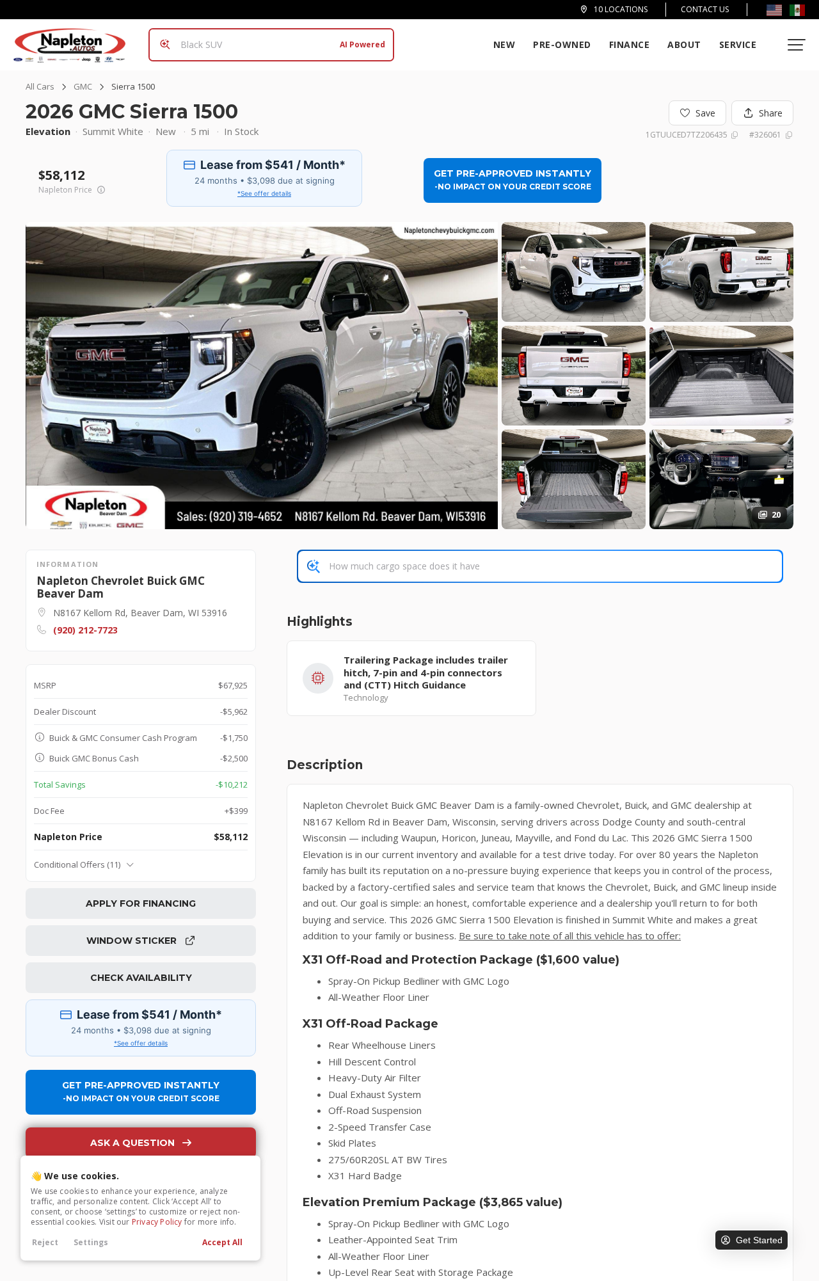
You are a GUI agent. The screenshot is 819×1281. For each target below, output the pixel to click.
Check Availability (141, 977)
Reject (45, 1242)
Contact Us (705, 9)
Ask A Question (132, 1143)
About (684, 44)
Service (738, 44)
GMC (83, 87)
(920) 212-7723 (85, 630)
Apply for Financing (141, 903)
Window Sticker (132, 940)
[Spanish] (797, 9)
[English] (774, 9)
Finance (629, 44)
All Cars (40, 87)
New (504, 44)
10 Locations (621, 9)
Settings (91, 1242)
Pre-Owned (562, 44)
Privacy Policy (157, 1221)
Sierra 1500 (133, 87)
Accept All (222, 1242)
